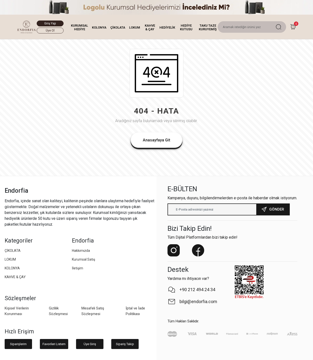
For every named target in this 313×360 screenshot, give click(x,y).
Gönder (276, 209)
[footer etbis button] (249, 282)
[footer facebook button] (198, 250)
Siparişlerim (18, 344)
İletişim (77, 268)
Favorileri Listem (54, 344)
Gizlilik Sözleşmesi (58, 311)
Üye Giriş (90, 344)
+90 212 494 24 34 (197, 289)
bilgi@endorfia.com (198, 301)
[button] (79, 27)
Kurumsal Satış (83, 259)
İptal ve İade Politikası (135, 311)
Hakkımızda (81, 251)
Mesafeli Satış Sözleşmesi (92, 311)
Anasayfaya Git (156, 140)
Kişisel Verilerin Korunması (17, 311)
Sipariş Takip (125, 344)
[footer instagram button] (174, 250)
